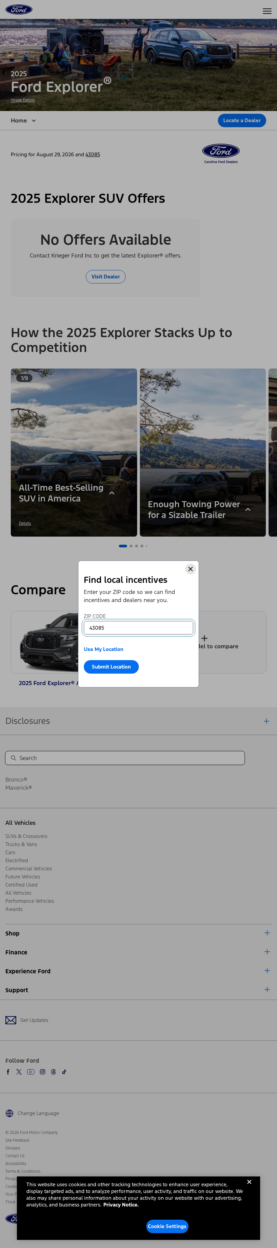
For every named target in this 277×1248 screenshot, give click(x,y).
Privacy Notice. (121, 1204)
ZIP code (95, 616)
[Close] (190, 569)
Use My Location (103, 649)
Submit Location (111, 666)
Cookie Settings (167, 1226)
